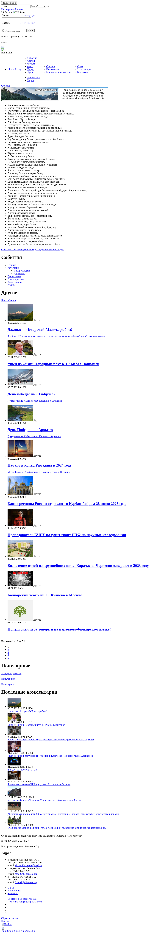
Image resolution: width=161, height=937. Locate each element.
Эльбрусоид (22, 270)
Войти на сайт (9, 3)
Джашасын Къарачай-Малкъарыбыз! (40, 329)
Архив (11, 284)
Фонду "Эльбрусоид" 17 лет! (23, 769)
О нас (80, 66)
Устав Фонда (84, 69)
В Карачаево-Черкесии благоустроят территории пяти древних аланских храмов (51, 739)
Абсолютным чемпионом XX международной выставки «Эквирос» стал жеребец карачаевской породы (63, 814)
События (32, 58)
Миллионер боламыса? (58, 72)
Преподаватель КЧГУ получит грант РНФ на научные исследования (67, 535)
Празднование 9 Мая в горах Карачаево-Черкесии (34, 436)
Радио (30, 80)
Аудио (30, 72)
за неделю (6, 673)
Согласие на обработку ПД (22, 898)
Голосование (53, 69)
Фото (30, 66)
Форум (31, 63)
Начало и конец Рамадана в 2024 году (40, 465)
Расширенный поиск (12, 9)
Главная (12, 265)
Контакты (82, 72)
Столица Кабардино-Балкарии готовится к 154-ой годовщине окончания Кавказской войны (57, 827)
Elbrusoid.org (14, 69)
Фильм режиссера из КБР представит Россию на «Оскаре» (39, 784)
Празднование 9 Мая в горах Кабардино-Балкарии (35, 400)
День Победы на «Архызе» (30, 430)
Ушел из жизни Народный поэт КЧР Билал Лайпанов (53, 364)
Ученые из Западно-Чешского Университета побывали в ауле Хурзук (45, 800)
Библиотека (33, 77)
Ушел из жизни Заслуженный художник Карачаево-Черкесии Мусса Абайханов (50, 755)
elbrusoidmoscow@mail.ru (28, 865)
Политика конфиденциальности (25, 901)
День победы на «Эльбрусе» (31, 394)
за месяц (17, 673)
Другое (19, 273)
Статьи (31, 60)
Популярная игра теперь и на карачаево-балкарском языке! (59, 629)
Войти (30, 30)
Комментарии (15, 282)
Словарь (50, 66)
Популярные (14, 276)
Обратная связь (9, 918)
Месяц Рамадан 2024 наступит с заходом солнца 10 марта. (39, 472)
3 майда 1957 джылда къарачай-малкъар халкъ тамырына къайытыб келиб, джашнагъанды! (56, 336)
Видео (30, 69)
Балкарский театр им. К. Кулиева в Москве (45, 595)
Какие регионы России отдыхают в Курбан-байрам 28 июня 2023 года (67, 504)
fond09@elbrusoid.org (26, 874)
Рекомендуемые (16, 279)
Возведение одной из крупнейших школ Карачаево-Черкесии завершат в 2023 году (78, 565)
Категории (13, 267)
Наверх (5, 921)
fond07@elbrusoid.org (26, 882)
